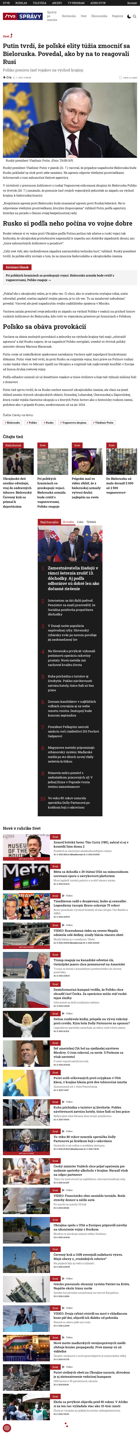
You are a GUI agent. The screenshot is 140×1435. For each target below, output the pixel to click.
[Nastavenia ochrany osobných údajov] (7, 1428)
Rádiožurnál (13, 445)
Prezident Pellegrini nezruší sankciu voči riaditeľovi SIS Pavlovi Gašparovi (73, 731)
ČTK (8, 77)
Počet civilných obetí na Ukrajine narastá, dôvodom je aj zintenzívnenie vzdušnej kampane (92, 1374)
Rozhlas (21, 3)
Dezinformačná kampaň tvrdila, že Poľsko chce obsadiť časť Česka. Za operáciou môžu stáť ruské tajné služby (90, 993)
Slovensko (69, 16)
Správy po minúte (52, 16)
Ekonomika (99, 16)
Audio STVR (98, 3)
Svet (84, 16)
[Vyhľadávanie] (134, 16)
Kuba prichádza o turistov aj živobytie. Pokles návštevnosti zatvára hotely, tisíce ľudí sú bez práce (71, 683)
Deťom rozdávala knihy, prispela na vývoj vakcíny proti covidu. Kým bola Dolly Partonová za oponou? (92, 1021)
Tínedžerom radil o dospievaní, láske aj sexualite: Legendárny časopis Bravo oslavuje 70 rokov (90, 903)
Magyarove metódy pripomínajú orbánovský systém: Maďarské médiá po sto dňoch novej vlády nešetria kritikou (71, 754)
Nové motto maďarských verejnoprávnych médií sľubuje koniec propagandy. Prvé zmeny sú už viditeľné (89, 1347)
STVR (6, 3)
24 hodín (68, 522)
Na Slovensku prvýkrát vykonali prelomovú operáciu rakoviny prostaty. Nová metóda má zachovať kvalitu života (71, 658)
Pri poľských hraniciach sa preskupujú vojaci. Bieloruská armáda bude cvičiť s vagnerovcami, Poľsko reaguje (51, 493)
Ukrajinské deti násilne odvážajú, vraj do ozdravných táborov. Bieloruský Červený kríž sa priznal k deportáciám (17, 493)
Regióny (117, 16)
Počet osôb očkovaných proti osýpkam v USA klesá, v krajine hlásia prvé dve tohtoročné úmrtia (90, 1080)
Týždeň (91, 522)
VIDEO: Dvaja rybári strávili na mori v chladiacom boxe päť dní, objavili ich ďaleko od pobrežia (90, 1315)
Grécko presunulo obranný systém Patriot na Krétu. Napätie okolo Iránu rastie (92, 1286)
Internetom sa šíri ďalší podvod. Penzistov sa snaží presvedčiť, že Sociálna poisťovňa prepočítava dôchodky (71, 607)
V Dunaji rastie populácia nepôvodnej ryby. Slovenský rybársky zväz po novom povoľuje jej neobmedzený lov (72, 633)
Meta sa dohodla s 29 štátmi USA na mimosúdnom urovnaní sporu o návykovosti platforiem (91, 874)
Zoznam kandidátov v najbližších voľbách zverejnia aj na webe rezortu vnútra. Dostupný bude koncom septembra (72, 708)
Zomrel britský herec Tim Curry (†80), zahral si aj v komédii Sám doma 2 (91, 844)
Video (69, 895)
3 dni (80, 522)
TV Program (76, 3)
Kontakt (132, 3)
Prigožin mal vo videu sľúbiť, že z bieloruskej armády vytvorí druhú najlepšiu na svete (86, 488)
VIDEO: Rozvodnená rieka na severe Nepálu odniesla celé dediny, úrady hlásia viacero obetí (88, 932)
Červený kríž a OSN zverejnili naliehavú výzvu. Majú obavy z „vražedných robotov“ (88, 1256)
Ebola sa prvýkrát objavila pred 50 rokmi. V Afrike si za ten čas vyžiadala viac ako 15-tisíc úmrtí (91, 1404)
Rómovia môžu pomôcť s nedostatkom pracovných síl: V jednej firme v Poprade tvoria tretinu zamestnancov (70, 780)
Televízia (39, 3)
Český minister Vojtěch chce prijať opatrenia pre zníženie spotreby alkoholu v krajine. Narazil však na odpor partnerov (91, 1170)
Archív (57, 3)
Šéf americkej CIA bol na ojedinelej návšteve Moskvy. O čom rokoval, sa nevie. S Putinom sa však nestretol (88, 1052)
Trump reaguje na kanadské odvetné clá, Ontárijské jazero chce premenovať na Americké (89, 962)
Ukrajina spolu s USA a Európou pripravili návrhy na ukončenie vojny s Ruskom (90, 1227)
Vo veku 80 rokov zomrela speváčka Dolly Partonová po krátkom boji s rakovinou (69, 802)
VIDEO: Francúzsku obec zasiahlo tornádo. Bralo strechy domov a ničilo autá (89, 1198)
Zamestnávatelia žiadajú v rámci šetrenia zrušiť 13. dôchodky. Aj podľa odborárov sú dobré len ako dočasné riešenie (73, 578)
